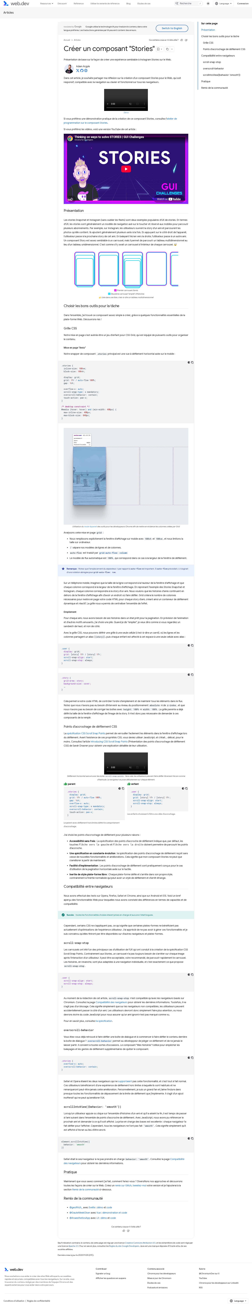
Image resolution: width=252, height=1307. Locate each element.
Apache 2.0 (74, 1246)
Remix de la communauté (85, 1189)
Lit (97, 1218)
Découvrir (62, 3)
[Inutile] (186, 40)
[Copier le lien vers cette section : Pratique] (79, 1172)
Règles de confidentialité (38, 1301)
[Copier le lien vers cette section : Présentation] (86, 211)
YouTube (203, 1278)
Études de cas (144, 3)
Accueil (67, 40)
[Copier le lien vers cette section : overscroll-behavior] (96, 1030)
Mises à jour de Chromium (159, 1278)
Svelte (92, 1207)
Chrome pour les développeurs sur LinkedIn (219, 1283)
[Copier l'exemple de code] (192, 362)
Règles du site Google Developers (124, 1246)
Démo (126, 112)
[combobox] (188, 3)
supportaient (125, 1081)
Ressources (45, 3)
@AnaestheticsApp (80, 1218)
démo (100, 1207)
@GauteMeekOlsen (80, 1212)
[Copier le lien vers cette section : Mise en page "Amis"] (88, 348)
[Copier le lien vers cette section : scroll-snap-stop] (91, 943)
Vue (99, 1212)
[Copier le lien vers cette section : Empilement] (79, 612)
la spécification (104, 1021)
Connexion (243, 3)
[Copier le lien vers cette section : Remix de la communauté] (105, 1198)
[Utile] (182, 40)
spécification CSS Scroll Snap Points (86, 733)
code (109, 1207)
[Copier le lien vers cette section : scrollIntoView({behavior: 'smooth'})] (123, 1107)
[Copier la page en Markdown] (167, 49)
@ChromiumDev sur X (209, 1273)
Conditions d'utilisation (14, 1301)
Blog (128, 3)
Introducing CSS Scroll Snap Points (109, 741)
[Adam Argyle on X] (77, 71)
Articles (9, 12)
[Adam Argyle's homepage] (86, 71)
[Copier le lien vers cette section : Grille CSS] (79, 328)
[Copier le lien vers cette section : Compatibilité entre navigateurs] (115, 887)
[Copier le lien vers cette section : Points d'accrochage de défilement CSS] (119, 727)
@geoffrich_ (76, 1207)
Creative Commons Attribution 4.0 (140, 1243)
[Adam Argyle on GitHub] (81, 71)
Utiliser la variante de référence (105, 3)
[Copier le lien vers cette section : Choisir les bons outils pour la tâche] (122, 306)
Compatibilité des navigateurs (111, 1002)
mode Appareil (90, 526)
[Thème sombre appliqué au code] (189, 362)
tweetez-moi (139, 1185)
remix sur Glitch (123, 1185)
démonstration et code (114, 1212)
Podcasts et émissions (157, 1287)
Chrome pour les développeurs (161, 1273)
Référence (79, 3)
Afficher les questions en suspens (111, 1278)
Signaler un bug (103, 1273)
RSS (201, 1287)
